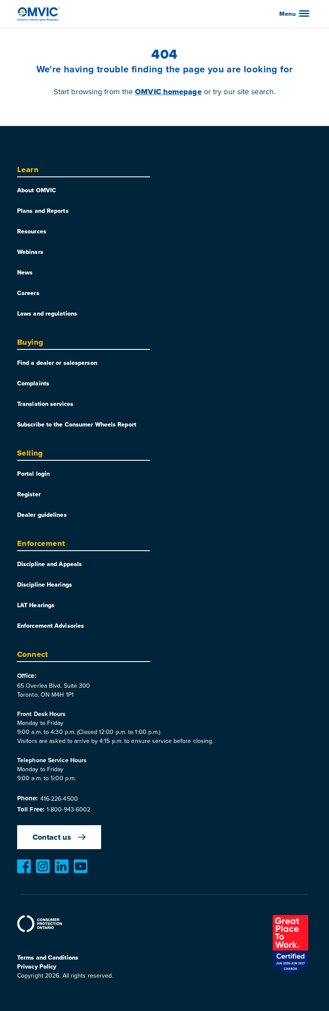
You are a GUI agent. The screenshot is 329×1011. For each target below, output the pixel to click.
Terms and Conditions (47, 957)
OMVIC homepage (168, 91)
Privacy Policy (36, 966)
